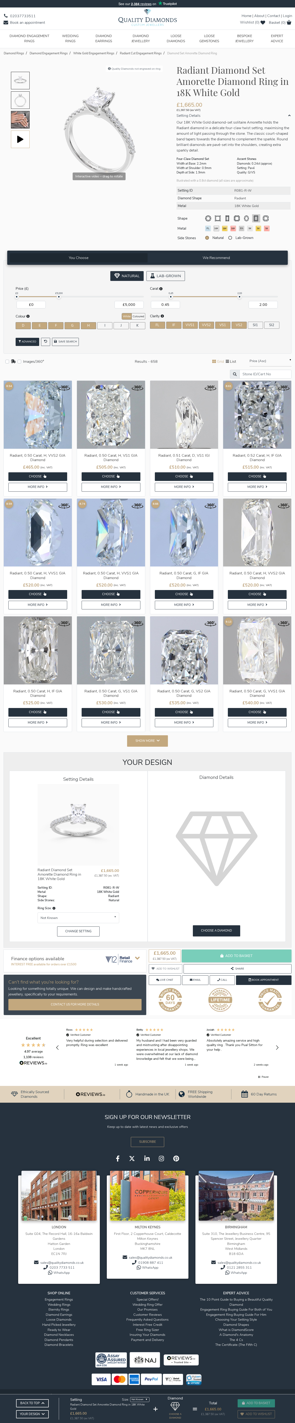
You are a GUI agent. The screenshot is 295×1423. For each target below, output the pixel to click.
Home (246, 15)
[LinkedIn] (146, 1159)
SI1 (255, 325)
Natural (218, 237)
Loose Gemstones (209, 38)
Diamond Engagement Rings (29, 38)
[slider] (16, 296)
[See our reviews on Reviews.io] (90, 1094)
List (233, 361)
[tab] (78, 257)
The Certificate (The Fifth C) (236, 1344)
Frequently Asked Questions (147, 1319)
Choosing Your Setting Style (236, 1319)
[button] (54, 908)
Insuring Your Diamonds (147, 1334)
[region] (167, 1047)
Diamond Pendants (59, 1339)
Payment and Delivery (147, 1339)
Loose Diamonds (176, 38)
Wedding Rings (70, 38)
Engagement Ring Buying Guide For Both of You (236, 1309)
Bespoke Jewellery (244, 38)
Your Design (30, 1414)
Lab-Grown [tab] (168, 276)
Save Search (67, 341)
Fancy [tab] (274, 316)
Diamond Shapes (236, 1324)
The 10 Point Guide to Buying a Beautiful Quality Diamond (236, 1302)
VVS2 (206, 325)
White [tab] (127, 316)
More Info (36, 487)
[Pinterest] (176, 1159)
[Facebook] (117, 1159)
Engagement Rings (59, 1299)
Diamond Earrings (103, 38)
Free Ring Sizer (147, 1329)
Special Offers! (148, 1299)
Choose (35, 476)
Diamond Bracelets (59, 1344)
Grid (220, 361)
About (259, 15)
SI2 (271, 325)
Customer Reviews (147, 1314)
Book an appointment (27, 22)
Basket (277, 22)
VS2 (239, 325)
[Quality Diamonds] (147, 19)
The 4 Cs (236, 1339)
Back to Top (30, 1403)
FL (157, 325)
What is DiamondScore (236, 1329)
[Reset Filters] (45, 342)
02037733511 (22, 16)
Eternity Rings (59, 1309)
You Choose (78, 257)
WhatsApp (61, 1272)
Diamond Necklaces (59, 1334)
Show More (145, 741)
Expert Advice (277, 38)
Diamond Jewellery (141, 38)
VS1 (222, 325)
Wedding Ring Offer (147, 1304)
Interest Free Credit (147, 1324)
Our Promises (147, 1309)
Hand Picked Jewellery (59, 1324)
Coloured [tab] (138, 316)
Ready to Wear (59, 1329)
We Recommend (216, 257)
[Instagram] (161, 1159)
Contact (273, 15)
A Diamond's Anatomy (236, 1334)
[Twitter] (132, 1159)
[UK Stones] (13, 361)
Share (239, 969)
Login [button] (287, 15)
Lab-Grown (244, 237)
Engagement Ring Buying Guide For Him (236, 1314)
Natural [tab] (130, 276)
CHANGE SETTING (78, 931)
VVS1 (190, 325)
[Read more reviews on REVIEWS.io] (33, 1063)
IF (173, 325)
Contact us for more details (75, 1004)
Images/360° (33, 361)
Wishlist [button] (250, 22)
